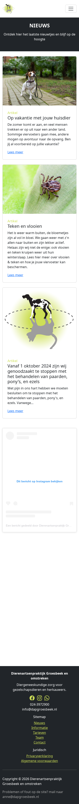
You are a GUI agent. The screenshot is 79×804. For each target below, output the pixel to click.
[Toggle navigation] (71, 9)
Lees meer (15, 152)
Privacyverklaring (39, 756)
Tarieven (39, 732)
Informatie (39, 728)
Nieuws (39, 723)
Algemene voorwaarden (39, 761)
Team (39, 737)
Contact (40, 742)
